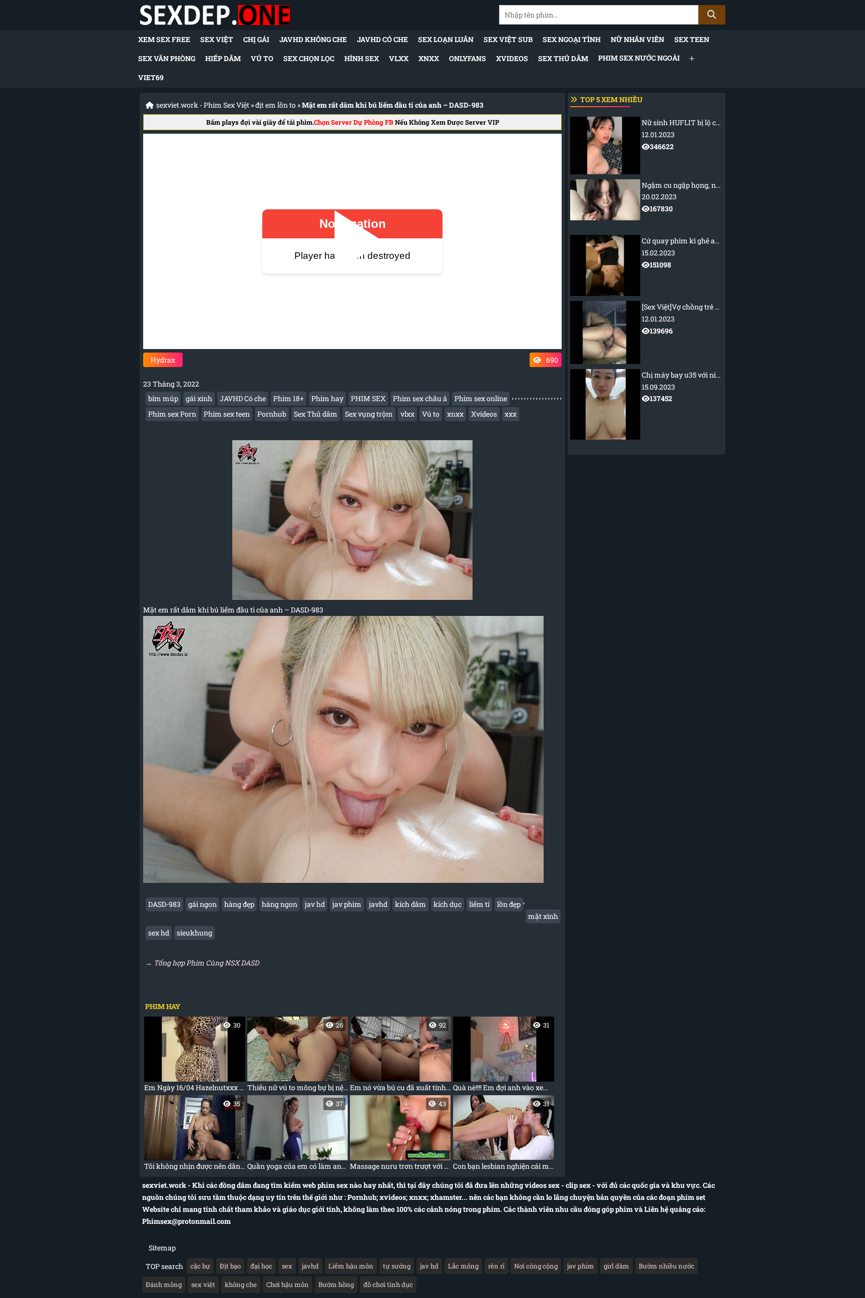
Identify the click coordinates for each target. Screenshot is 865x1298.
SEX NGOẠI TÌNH (572, 39)
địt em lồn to (275, 105)
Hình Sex (361, 58)
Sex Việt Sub (508, 39)
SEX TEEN (691, 39)
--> (681, 141)
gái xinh (199, 398)
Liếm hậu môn (350, 1265)
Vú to (262, 58)
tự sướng (396, 1265)
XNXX (428, 58)
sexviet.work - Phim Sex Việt (202, 105)
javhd (378, 904)
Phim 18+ (288, 398)
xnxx (455, 414)
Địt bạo (230, 1265)
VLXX (398, 58)
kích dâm (410, 904)
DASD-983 (164, 904)
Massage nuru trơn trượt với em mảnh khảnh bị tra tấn (400, 1135)
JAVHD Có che (382, 39)
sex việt (203, 1284)
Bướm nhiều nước (666, 1265)
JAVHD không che (313, 39)
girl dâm (616, 1265)
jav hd (315, 904)
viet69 (151, 77)
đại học (261, 1265)
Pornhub (271, 414)
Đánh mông (164, 1284)
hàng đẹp (239, 904)
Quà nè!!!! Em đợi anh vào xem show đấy (503, 1056)
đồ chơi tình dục (388, 1284)
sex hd (158, 932)
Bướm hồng (336, 1284)
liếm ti (479, 904)
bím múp (163, 398)
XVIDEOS (512, 58)
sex (287, 1265)
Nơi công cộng (536, 1265)
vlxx (407, 414)
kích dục (448, 904)
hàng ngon (279, 904)
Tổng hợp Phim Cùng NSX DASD (206, 962)
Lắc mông (463, 1265)
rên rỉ (496, 1265)
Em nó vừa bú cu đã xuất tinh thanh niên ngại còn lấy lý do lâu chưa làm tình (400, 1056)
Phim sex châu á (420, 398)
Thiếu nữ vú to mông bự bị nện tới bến (297, 1056)
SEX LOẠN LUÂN (446, 39)
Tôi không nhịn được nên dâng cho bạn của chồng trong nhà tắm (194, 1135)
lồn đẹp (509, 904)
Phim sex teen (227, 414)
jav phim (346, 904)
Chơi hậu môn (287, 1284)
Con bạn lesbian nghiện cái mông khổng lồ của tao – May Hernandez (503, 1135)
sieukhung (194, 932)
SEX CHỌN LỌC (308, 58)
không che (241, 1284)
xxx (511, 414)
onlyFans (467, 58)
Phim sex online (481, 398)
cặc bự (200, 1265)
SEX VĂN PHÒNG (166, 58)
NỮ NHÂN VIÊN (637, 39)
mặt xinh (543, 916)
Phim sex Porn (172, 414)
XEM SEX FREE (164, 39)
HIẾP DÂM (223, 58)
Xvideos (484, 414)
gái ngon (202, 904)
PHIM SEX (368, 398)
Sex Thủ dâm (563, 58)
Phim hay (327, 398)
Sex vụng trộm (369, 414)
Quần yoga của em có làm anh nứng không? (297, 1135)
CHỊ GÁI (256, 39)
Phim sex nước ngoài (639, 58)
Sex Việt (216, 39)
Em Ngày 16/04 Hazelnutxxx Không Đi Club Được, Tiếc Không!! (194, 1056)
